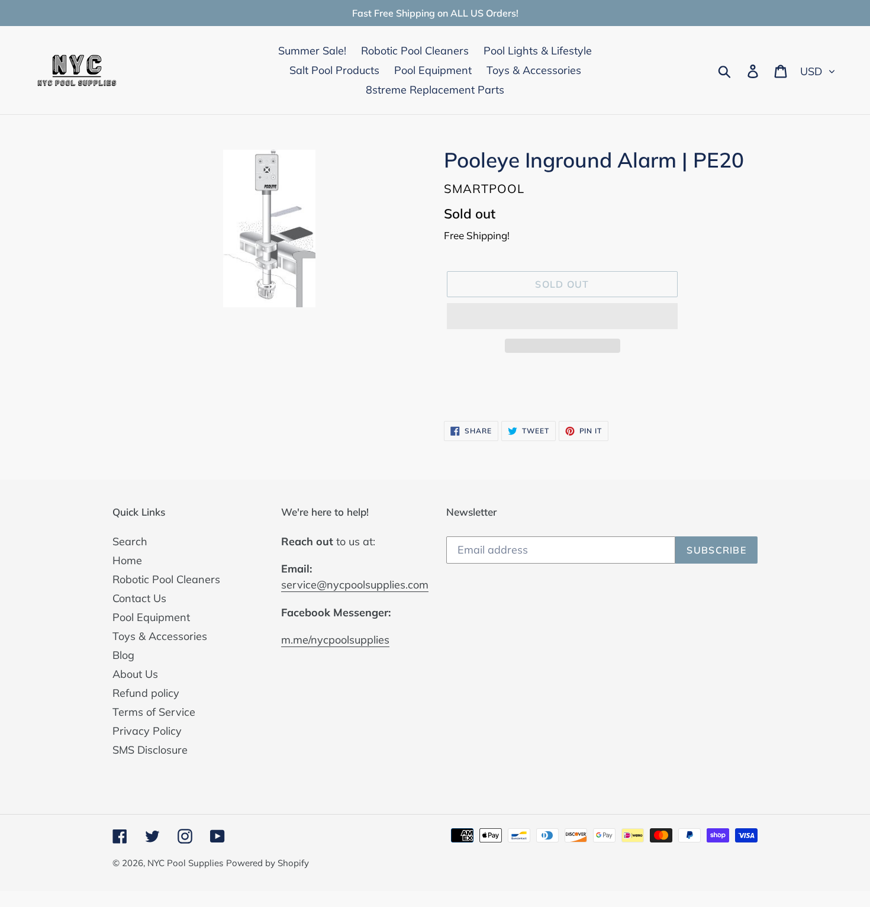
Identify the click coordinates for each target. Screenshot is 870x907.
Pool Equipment (151, 617)
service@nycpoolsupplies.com (354, 584)
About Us (135, 674)
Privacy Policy (147, 731)
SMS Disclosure (150, 750)
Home (127, 560)
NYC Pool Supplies (185, 863)
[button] (562, 316)
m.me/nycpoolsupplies (335, 640)
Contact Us (139, 598)
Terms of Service (153, 712)
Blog (123, 655)
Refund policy (145, 693)
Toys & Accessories (159, 636)
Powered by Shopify (267, 863)
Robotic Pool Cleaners (166, 579)
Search (129, 541)
